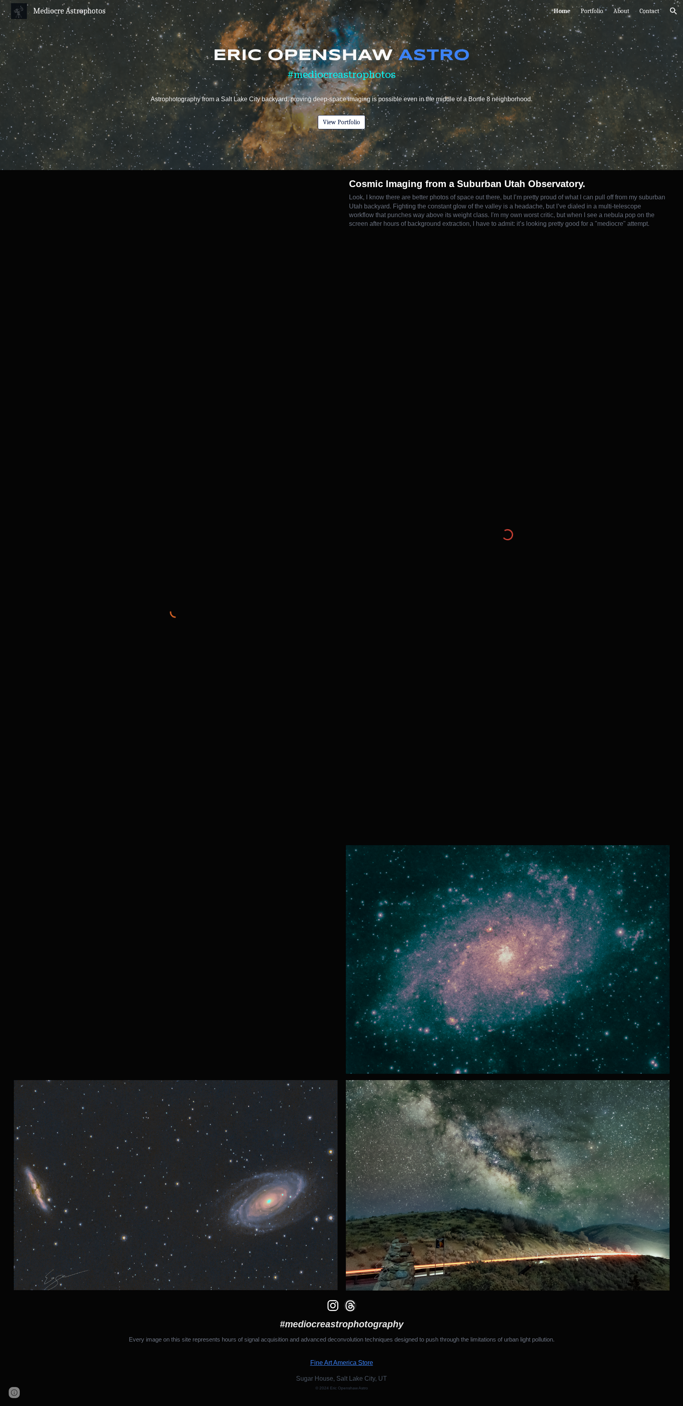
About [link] (621, 11)
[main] (341, 78)
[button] (673, 11)
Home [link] (562, 11)
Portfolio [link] (592, 11)
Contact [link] (649, 11)
